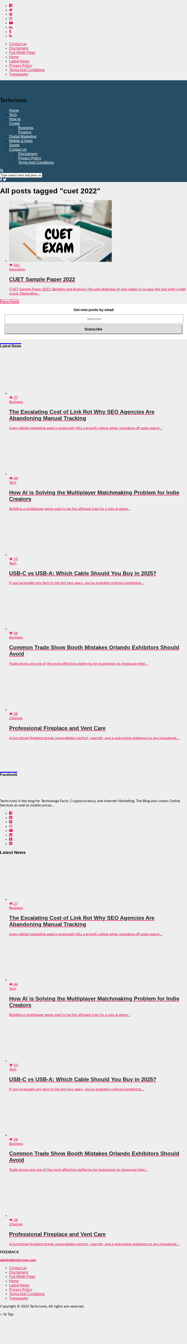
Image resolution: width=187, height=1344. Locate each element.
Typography (18, 74)
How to (15, 119)
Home (14, 57)
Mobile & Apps (21, 141)
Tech (13, 115)
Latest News (19, 61)
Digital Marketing (22, 136)
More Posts (9, 301)
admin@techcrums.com (18, 1260)
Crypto (14, 123)
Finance (24, 132)
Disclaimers (18, 48)
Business (25, 128)
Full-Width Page (22, 53)
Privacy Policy (20, 66)
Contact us (17, 44)
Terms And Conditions (27, 70)
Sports (14, 145)
